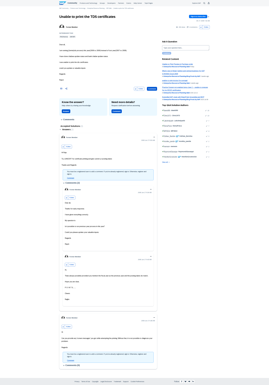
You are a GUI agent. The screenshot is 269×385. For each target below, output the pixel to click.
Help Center (138, 3)
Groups (102, 3)
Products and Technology (88, 3)
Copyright (95, 381)
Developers (111, 3)
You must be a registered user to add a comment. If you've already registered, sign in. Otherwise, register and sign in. (106, 173)
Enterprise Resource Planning (95, 8)
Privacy (77, 381)
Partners (121, 3)
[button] (201, 27)
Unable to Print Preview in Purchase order (177, 64)
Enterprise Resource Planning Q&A (177, 66)
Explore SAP (196, 3)
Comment (152, 89)
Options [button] (208, 17)
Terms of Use (85, 381)
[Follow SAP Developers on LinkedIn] (193, 381)
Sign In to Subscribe (198, 16)
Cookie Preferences (137, 381)
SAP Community (64, 8)
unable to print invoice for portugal (174, 80)
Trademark (117, 381)
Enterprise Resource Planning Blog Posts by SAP (182, 76)
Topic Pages (148, 3)
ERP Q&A (108, 8)
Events (129, 3)
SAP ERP (72, 37)
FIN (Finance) (64, 37)
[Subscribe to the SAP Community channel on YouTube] (189, 381)
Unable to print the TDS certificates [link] (123, 8)
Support (126, 381)
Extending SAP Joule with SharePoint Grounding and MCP (183, 97)
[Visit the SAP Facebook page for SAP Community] (182, 381)
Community (72, 3)
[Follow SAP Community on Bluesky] (185, 381)
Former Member (72, 27)
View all (165, 162)
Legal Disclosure (106, 381)
